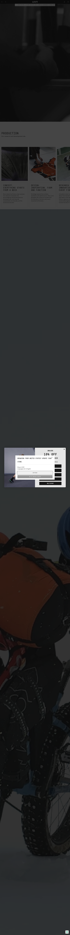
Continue (35, 472)
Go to (35, 476)
